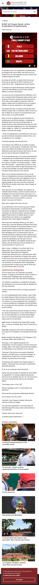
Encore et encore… (8, 492)
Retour (5, 21)
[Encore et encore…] (18, 482)
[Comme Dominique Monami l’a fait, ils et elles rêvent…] (18, 432)
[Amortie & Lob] (17, 3)
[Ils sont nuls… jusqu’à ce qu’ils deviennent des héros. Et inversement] (18, 457)
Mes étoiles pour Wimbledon (12, 515)
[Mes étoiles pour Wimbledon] (18, 505)
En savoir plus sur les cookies (11, 575)
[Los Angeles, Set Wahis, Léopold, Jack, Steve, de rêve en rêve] (18, 552)
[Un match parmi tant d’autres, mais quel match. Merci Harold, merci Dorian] (18, 527)
